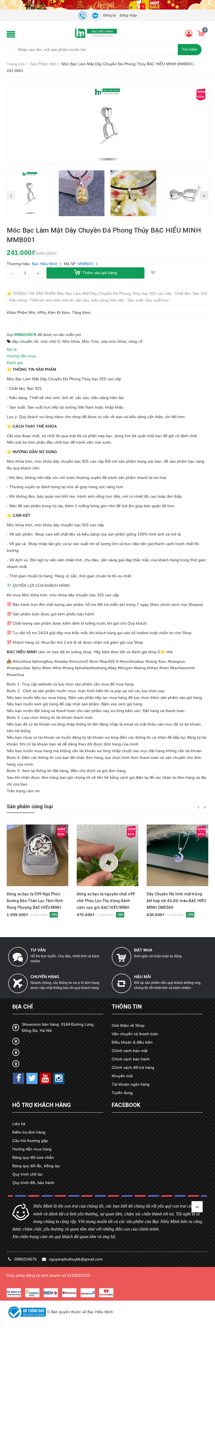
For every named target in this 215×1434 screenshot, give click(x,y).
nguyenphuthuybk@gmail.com (76, 1259)
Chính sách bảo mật (130, 1050)
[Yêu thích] (152, 273)
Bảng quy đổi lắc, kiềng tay (36, 1166)
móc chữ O (50, 341)
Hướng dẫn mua (21, 356)
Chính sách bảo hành (131, 1059)
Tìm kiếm (189, 49)
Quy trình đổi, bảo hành (33, 1182)
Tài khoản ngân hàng (130, 1084)
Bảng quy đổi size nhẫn (33, 1157)
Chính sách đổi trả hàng (133, 1067)
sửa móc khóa (113, 341)
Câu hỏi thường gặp (30, 1140)
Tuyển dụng (122, 1092)
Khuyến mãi (122, 1076)
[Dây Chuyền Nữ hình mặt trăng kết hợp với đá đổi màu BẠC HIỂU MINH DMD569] (177, 855)
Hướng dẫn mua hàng (32, 1149)
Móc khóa (71, 341)
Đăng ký (109, 15)
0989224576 (25, 334)
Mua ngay (32, 887)
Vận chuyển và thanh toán (135, 1034)
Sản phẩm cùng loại (30, 806)
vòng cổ (135, 341)
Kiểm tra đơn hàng (28, 1132)
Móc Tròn (90, 341)
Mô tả (12, 349)
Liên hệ (18, 1124)
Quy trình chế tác (27, 1174)
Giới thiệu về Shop (128, 1025)
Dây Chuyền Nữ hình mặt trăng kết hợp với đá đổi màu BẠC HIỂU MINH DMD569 (176, 901)
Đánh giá (15, 362)
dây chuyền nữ (25, 341)
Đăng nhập (128, 15)
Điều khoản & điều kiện (132, 1042)
